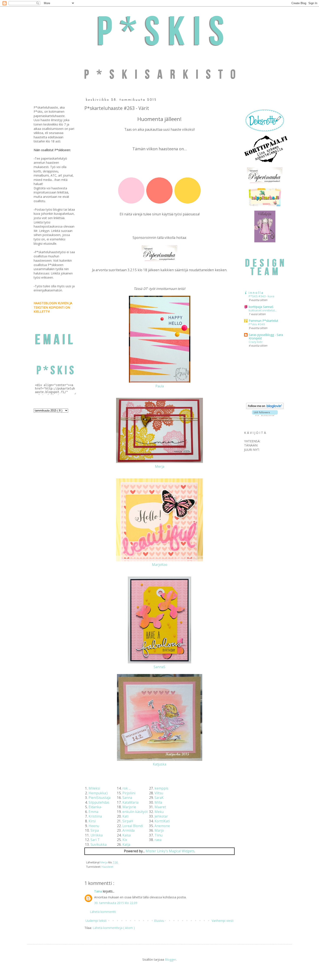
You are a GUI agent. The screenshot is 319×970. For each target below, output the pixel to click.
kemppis (161, 788)
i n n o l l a (256, 293)
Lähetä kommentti (103, 912)
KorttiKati (162, 821)
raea (158, 840)
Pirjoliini (128, 793)
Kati (125, 816)
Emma (93, 812)
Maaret (160, 807)
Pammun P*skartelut (263, 321)
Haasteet (107, 867)
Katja (126, 844)
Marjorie (129, 807)
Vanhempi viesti (222, 921)
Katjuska (159, 764)
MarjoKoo (159, 564)
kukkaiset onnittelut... (263, 310)
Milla (158, 802)
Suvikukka (98, 844)
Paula (159, 386)
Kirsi (92, 821)
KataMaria (130, 802)
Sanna (127, 797)
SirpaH (127, 821)
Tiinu (159, 835)
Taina (98, 891)
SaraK (159, 797)
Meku (159, 812)
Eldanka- (95, 807)
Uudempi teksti (96, 921)
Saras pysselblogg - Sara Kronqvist (266, 336)
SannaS (159, 667)
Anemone (162, 826)
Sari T (95, 840)
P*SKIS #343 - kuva (261, 296)
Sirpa (94, 830)
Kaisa (126, 835)
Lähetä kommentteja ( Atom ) (114, 928)
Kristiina (95, 816)
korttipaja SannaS (261, 307)
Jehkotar (161, 816)
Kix (124, 840)
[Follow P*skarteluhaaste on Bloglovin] (265, 408)
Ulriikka (96, 835)
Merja (159, 466)
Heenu (94, 826)
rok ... (126, 788)
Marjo (159, 830)
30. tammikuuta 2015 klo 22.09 (115, 903)
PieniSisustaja (99, 797)
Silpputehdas (99, 802)
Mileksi (94, 788)
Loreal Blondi (132, 826)
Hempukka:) (98, 793)
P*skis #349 (257, 324)
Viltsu (159, 793)
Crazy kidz (256, 342)
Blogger (170, 959)
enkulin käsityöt (135, 812)
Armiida (128, 830)
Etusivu (159, 921)
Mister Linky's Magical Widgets (170, 851)
